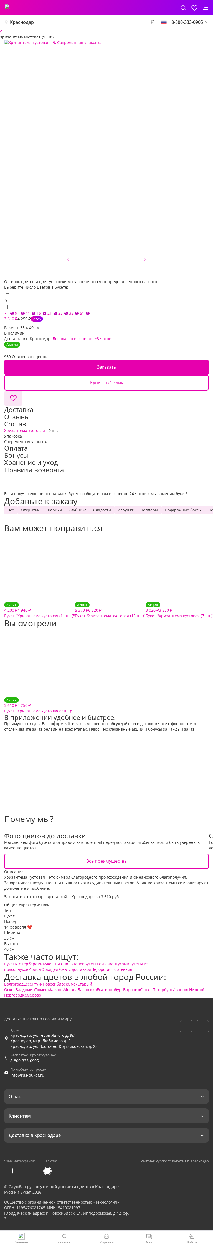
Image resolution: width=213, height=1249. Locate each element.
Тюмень (42, 989)
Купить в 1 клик (106, 382)
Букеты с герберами (23, 963)
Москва (71, 989)
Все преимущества (106, 861)
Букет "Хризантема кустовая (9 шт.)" (38, 705)
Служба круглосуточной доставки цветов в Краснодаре (64, 1186)
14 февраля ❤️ (18, 927)
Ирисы (34, 969)
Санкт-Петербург (156, 989)
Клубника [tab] (78, 510)
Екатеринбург (110, 989)
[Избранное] (194, 7)
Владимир (25, 989)
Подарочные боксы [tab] (183, 510)
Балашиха (87, 989)
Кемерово (31, 995)
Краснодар (22, 22)
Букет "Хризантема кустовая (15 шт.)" (110, 610)
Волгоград (14, 984)
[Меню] (205, 7)
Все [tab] (10, 510)
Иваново (181, 989)
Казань (57, 989)
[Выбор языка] (163, 22)
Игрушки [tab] (126, 510)
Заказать (106, 367)
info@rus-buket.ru (27, 1075)
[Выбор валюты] (152, 22)
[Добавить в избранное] (13, 398)
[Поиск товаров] (183, 7)
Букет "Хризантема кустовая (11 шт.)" (39, 610)
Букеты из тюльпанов (63, 963)
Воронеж (131, 989)
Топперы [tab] (149, 510)
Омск (72, 984)
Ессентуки (33, 984)
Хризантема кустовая (24, 430)
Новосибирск (55, 984)
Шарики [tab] (54, 510)
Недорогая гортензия (111, 969)
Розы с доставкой (74, 969)
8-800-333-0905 (24, 1060)
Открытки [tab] (30, 510)
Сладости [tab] (102, 510)
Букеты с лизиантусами (106, 963)
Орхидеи (49, 969)
